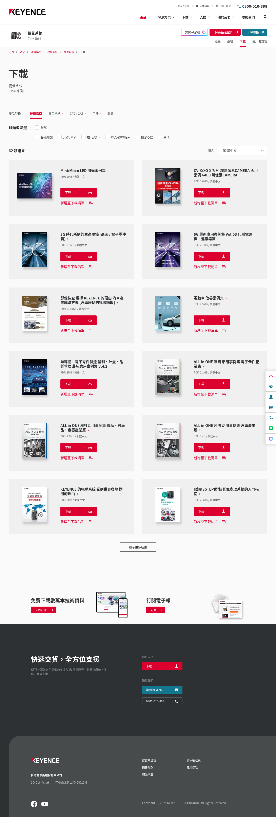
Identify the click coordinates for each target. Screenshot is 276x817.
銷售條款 (147, 767)
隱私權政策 (193, 760)
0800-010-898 (254, 6)
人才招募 (204, 6)
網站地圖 (147, 774)
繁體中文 (230, 150)
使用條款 (192, 767)
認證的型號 (149, 760)
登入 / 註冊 (183, 6)
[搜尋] (265, 17)
